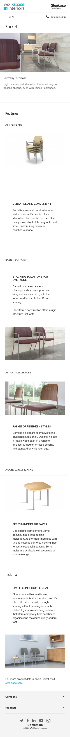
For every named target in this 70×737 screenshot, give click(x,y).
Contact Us (35, 725)
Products (11, 707)
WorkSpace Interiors (38, 728)
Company (11, 696)
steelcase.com (14, 683)
